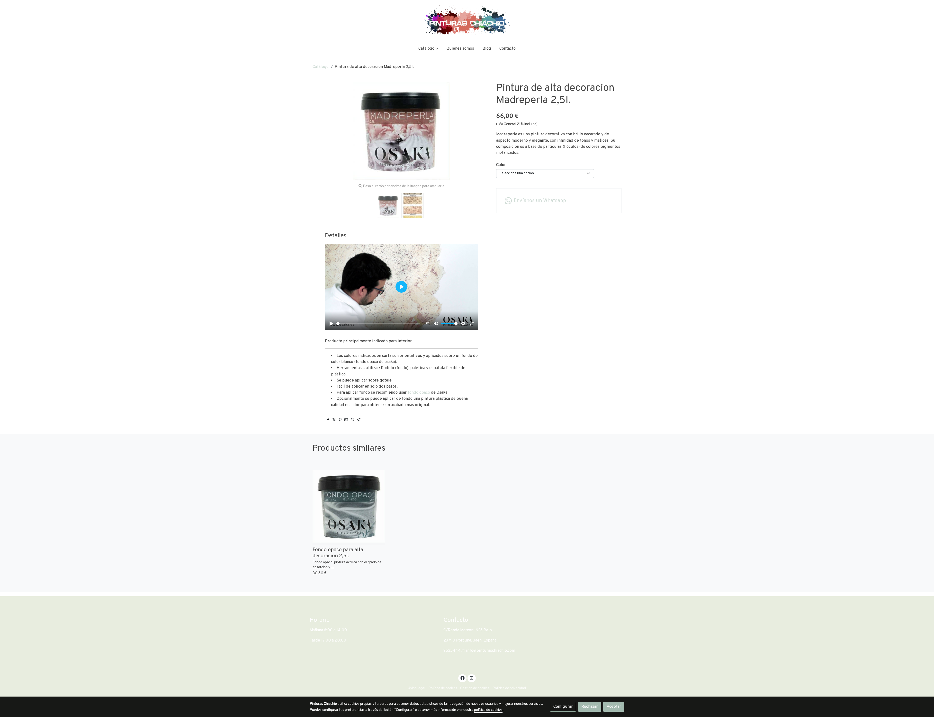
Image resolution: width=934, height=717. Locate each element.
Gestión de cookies (474, 688)
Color (501, 165)
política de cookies (488, 710)
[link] (467, 21)
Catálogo (321, 66)
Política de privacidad (509, 688)
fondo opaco (419, 392)
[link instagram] (472, 678)
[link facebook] (462, 678)
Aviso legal (416, 688)
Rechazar (589, 706)
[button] (428, 48)
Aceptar (614, 706)
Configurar (563, 706)
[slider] (378, 323)
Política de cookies (442, 688)
